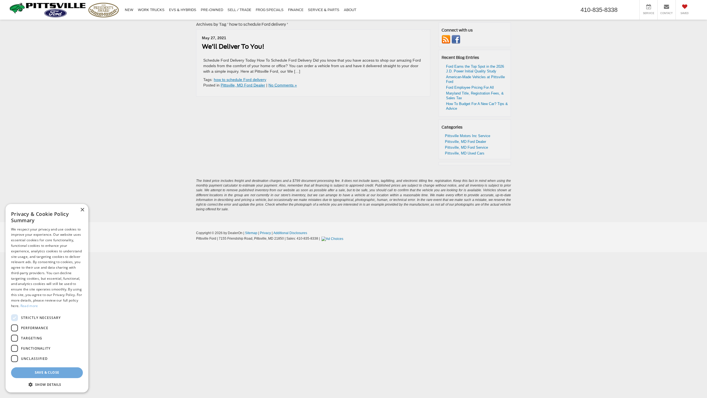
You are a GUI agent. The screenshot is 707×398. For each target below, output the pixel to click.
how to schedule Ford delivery (240, 79)
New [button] (129, 10)
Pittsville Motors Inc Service (467, 136)
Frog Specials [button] (270, 10)
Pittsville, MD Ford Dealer (243, 85)
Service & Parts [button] (323, 10)
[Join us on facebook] (456, 39)
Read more (29, 305)
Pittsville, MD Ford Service (466, 147)
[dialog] (47, 298)
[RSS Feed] (446, 39)
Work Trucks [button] (151, 10)
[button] (47, 384)
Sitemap (251, 233)
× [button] (82, 210)
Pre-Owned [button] (212, 10)
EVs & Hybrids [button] (182, 10)
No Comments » (282, 85)
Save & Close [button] (47, 372)
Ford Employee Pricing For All (470, 87)
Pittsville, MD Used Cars (464, 153)
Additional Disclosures (290, 233)
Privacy (265, 233)
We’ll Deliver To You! (233, 46)
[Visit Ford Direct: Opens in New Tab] (333, 238)
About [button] (350, 10)
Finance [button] (296, 10)
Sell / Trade (239, 10)
